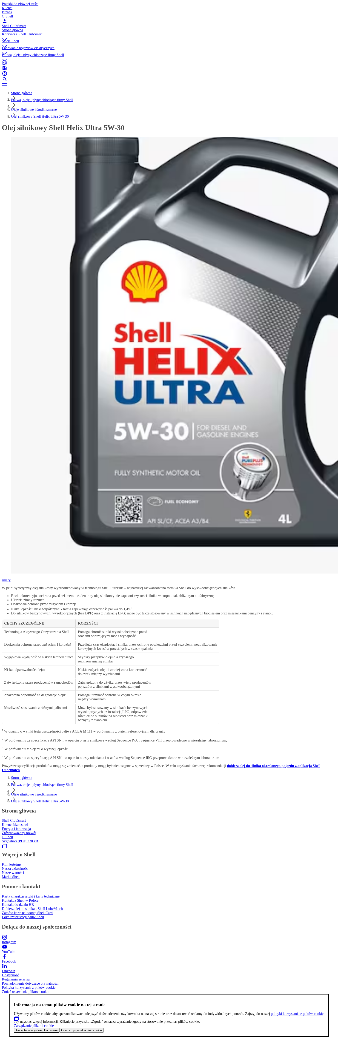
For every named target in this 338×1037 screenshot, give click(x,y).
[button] (169, 35)
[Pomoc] (169, 73)
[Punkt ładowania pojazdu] (169, 68)
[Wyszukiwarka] (169, 79)
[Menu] (169, 84)
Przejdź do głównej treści (20, 4)
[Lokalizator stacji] (169, 62)
